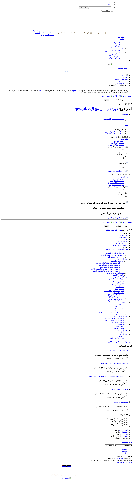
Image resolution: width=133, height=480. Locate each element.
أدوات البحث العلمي (121, 79)
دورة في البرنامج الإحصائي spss (96, 109)
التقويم (121, 39)
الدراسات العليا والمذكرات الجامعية (108, 263)
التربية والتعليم (119, 314)
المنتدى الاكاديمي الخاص (119, 316)
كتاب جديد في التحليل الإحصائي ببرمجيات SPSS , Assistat (114, 363)
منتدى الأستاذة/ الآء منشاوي (114, 318)
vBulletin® (119, 458)
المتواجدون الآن (122, 241)
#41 (116, 137)
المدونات (125, 60)
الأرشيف (125, 451)
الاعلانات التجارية (122, 324)
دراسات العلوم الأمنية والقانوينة (109, 265)
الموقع (121, 251)
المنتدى (37, 33)
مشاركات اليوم (114, 54)
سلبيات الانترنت (114, 306)
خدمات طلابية (119, 328)
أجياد (122, 332)
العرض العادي (119, 129)
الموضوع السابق (125, 342)
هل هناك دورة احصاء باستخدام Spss (119, 389)
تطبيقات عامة (119, 49)
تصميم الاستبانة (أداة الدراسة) (114, 291)
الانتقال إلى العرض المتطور (114, 131)
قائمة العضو (116, 47)
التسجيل (110, 3)
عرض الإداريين (115, 56)
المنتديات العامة (122, 302)
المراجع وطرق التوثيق (116, 299)
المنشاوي (124, 449)
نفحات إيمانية (119, 308)
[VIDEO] (125, 436)
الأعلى (108, 230)
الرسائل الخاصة (122, 237)
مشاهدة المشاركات (117, 143)
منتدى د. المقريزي (117, 322)
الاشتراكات (124, 239)
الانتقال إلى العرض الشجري (114, 133)
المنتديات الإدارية (122, 334)
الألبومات (116, 45)
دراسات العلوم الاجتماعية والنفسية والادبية (105, 269)
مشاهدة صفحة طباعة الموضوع (113, 119)
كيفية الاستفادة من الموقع (115, 253)
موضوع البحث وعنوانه (116, 281)
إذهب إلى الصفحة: (121, 100)
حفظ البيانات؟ (106, 11)
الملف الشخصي (118, 141)
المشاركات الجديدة (47, 35)
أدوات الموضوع (124, 114)
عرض (126, 125)
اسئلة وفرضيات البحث (116, 285)
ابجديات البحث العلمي (116, 279)
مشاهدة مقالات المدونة (116, 145)
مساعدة (110, 5)
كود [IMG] (124, 434)
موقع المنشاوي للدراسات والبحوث (116, 249)
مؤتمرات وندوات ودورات (115, 273)
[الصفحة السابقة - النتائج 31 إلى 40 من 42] (109, 96)
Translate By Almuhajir (124, 462)
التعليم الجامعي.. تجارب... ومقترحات (111, 312)
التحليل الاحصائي (122, 81)
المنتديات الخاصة (122, 330)
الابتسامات (124, 432)
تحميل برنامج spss (114, 295)
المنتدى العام (119, 304)
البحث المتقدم (123, 68)
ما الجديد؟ (36, 31)
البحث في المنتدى (122, 243)
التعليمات (121, 37)
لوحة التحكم (124, 235)
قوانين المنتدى (127, 442)
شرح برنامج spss (122, 83)
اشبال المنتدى (119, 310)
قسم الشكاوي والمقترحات (114, 338)
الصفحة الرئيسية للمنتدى (119, 245)
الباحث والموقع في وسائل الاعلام (112, 255)
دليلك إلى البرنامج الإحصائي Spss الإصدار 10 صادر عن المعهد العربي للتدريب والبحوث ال (107, 376)
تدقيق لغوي (120, 326)
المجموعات (116, 43)
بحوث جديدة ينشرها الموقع (115, 257)
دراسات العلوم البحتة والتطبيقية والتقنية (106, 271)
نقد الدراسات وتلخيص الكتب (114, 301)
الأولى (115, 96)
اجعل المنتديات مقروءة (112, 50)
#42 (116, 175)
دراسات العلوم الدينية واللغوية (109, 267)
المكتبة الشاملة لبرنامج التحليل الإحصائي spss (117, 350)
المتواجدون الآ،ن (114, 58)
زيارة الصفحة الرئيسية (116, 185)
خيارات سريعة (119, 52)
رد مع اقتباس (112, 171)
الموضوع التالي (113, 342)
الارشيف (121, 336)
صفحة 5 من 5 (127, 96)
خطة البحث (120, 287)
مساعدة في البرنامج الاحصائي (121, 402)
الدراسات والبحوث (117, 261)
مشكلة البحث (119, 283)
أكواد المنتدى (123, 430)
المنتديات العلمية (122, 259)
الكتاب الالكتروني (118, 275)
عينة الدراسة (119, 289)
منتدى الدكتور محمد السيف (114, 320)
